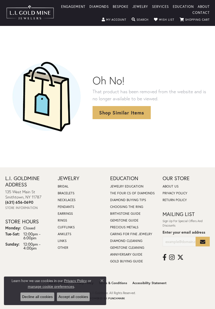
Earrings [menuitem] (65, 213)
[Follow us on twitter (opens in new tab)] (180, 257)
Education (183, 6)
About (204, 6)
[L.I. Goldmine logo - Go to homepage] (30, 13)
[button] (114, 20)
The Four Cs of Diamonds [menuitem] (132, 193)
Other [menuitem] (63, 247)
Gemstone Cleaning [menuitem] (127, 247)
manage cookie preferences (51, 286)
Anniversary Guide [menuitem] (126, 254)
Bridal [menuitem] (63, 186)
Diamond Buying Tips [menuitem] (128, 200)
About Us (171, 186)
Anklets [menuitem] (64, 234)
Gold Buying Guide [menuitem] (126, 261)
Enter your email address (184, 232)
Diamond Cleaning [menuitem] (126, 241)
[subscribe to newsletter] (203, 241)
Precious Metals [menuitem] (124, 227)
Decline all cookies (37, 297)
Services (160, 6)
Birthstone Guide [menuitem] (125, 213)
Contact (201, 12)
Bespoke (120, 6)
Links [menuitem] (62, 241)
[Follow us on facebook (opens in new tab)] (164, 257)
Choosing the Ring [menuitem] (126, 207)
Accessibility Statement (149, 283)
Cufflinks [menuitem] (66, 227)
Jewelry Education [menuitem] (126, 186)
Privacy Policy (175, 193)
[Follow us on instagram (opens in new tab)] (172, 257)
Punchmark (116, 298)
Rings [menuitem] (62, 220)
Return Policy (175, 200)
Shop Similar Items (121, 112)
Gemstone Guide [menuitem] (124, 220)
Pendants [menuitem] (66, 207)
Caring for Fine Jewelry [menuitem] (131, 234)
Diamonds (99, 6)
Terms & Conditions (113, 283)
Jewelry (140, 6)
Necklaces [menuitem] (67, 200)
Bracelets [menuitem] (66, 193)
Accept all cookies (73, 297)
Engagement (73, 6)
